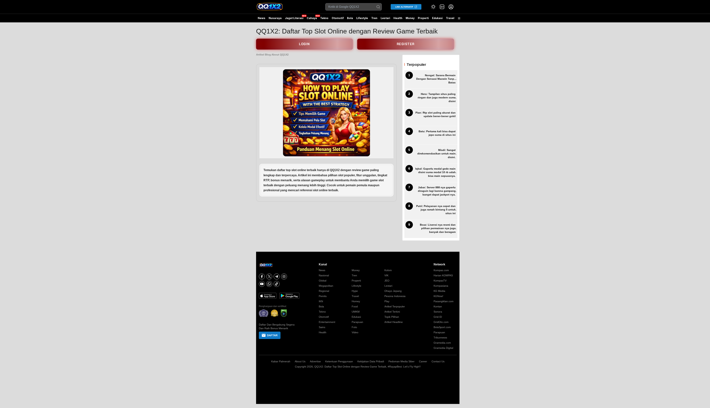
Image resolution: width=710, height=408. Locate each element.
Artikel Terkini (392, 311)
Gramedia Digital (443, 347)
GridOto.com (441, 322)
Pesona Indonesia (394, 296)
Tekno (324, 18)
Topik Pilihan (391, 316)
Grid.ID (438, 316)
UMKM (356, 311)
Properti (423, 18)
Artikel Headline (393, 322)
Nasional (324, 275)
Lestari (385, 19)
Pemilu (323, 296)
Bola (350, 18)
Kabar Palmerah (280, 361)
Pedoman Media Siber (401, 361)
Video (355, 332)
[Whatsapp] (269, 284)
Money (410, 18)
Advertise (315, 361)
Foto (354, 327)
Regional (324, 290)
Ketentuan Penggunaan (339, 361)
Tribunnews (440, 337)
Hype (355, 290)
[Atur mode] (433, 7)
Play (386, 301)
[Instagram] (284, 276)
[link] (442, 7)
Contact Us (438, 361)
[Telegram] (277, 276)
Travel (450, 18)
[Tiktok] (277, 284)
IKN (321, 301)
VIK (386, 275)
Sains (322, 327)
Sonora (438, 311)
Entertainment (327, 322)
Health (397, 18)
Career (423, 361)
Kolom (388, 270)
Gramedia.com (442, 342)
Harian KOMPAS (443, 275)
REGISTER (406, 44)
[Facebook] (262, 276)
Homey (356, 301)
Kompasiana (441, 285)
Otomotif (338, 18)
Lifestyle (362, 18)
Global (322, 280)
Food (355, 306)
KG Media (439, 290)
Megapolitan (326, 285)
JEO (386, 280)
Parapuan (357, 322)
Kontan (438, 306)
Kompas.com (441, 270)
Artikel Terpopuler (394, 306)
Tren (374, 18)
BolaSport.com (442, 327)
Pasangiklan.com (444, 301)
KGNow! (438, 296)
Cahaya (312, 18)
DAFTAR (272, 335)
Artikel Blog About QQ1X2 (272, 54)
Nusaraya (275, 18)
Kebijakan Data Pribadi (370, 361)
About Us (300, 361)
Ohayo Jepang (393, 290)
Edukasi (437, 18)
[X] (269, 276)
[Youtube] (262, 284)
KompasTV (440, 280)
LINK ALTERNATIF (404, 7)
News (261, 18)
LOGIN (304, 44)
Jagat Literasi (294, 18)
